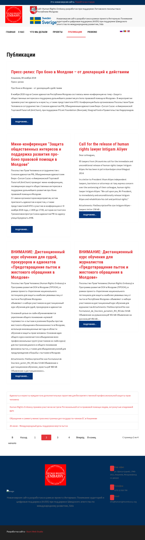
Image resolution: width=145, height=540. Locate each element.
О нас (21, 32)
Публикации (75, 32)
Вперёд (80, 437)
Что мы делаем (38, 32)
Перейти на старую (85, 1)
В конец (91, 437)
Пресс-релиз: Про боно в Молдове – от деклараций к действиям (70, 71)
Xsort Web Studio (34, 531)
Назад (23, 437)
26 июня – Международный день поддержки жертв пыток (39, 425)
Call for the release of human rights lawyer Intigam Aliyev (104, 147)
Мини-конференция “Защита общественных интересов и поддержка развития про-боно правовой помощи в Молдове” (37, 154)
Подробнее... (21, 121)
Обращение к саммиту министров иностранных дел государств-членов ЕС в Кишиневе (53, 418)
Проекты (57, 32)
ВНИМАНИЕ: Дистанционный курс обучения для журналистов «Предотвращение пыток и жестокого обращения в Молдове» (106, 264)
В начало (12, 438)
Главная (10, 32)
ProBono (92, 32)
